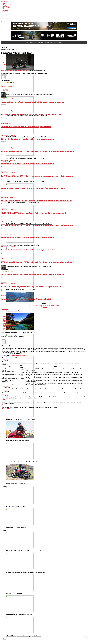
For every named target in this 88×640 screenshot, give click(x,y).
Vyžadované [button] (5, 359)
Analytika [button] (4, 394)
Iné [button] (2, 404)
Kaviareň (15, 70)
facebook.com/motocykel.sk (43, 42)
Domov (2, 70)
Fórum (4, 330)
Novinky (5, 3)
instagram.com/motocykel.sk (56, 42)
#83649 (12, 73)
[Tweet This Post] (45, 58)
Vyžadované (6, 360)
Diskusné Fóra (8, 70)
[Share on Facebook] (45, 56)
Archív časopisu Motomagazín (9, 325)
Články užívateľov (6, 326)
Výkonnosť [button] (4, 390)
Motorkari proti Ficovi (23, 70)
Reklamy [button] (4, 399)
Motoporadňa (6, 7)
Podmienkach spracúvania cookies (19, 355)
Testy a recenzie (7, 5)
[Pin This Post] (45, 59)
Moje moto (5, 328)
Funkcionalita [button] (5, 386)
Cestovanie (6, 6)
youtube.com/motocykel (31, 42)
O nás (4, 11)
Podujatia (5, 10)
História (5, 9)
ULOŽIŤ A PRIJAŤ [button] (6, 408)
